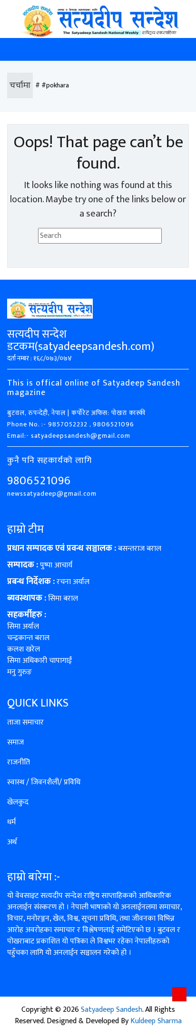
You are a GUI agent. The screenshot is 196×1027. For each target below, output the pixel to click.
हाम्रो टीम (25, 529)
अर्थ (12, 842)
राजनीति (18, 762)
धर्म (11, 822)
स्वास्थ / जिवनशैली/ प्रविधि (43, 782)
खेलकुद (18, 802)
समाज (15, 742)
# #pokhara (52, 85)
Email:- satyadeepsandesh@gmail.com (68, 435)
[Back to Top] (179, 994)
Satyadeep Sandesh (111, 1009)
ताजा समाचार (25, 722)
